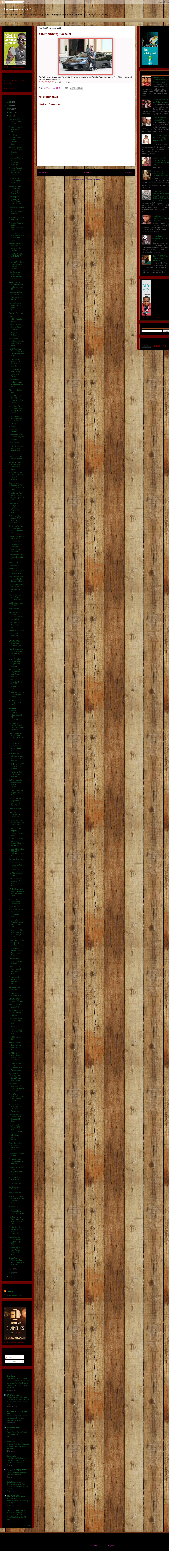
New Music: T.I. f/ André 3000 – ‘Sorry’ (16, 121)
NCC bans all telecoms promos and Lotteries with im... (16, 757)
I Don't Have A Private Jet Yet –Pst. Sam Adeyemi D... (15, 866)
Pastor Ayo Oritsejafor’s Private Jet (14, 814)
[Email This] (71, 88)
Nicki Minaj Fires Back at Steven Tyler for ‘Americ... (15, 150)
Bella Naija (11, 1455)
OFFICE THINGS (16, 808)
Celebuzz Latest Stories (16, 1510)
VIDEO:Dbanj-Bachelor (14, 988)
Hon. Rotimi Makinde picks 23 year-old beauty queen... (16, 341)
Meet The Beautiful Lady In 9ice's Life (16, 256)
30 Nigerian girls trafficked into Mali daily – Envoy (15, 783)
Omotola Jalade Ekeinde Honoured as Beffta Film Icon (160, 79)
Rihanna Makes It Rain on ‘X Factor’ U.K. (15, 129)
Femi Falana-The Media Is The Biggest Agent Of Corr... (16, 496)
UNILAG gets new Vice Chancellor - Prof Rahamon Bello (16, 892)
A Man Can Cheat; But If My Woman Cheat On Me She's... (16, 841)
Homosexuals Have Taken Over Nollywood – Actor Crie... (16, 912)
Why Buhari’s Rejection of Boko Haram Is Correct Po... (15, 902)
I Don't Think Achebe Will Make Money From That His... (16, 1128)
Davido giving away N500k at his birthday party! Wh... (16, 587)
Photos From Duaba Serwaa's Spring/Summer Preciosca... (16, 210)
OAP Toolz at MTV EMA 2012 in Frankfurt (16, 766)
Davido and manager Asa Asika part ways (160, 100)
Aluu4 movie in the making (16, 391)
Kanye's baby (14, 608)
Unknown (11, 1291)
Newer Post (43, 172)
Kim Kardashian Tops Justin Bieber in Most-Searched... (16, 275)
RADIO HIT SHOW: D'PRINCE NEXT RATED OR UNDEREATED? (16, 714)
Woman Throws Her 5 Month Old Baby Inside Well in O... (16, 852)
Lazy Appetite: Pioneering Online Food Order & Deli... (15, 199)
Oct (11, 1269)
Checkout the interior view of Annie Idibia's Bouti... (16, 951)
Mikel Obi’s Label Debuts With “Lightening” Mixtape (15, 662)
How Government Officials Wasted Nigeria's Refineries (16, 475)
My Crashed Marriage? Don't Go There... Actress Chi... (16, 1107)
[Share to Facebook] (79, 88)
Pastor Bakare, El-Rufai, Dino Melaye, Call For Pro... (16, 736)
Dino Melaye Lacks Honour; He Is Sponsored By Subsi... (16, 1117)
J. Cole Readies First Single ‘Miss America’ (16, 792)
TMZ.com (11, 1441)
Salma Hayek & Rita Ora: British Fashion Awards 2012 (16, 285)
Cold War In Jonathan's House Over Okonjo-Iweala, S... (16, 1097)
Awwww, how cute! (16, 859)
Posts (9, 1357)
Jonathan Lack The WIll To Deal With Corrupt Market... (16, 933)
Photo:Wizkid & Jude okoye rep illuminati (15, 960)
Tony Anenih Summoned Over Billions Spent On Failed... (16, 486)
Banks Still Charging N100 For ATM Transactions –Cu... (15, 684)
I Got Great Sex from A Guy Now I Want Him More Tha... (16, 352)
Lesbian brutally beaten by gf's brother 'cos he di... (15, 306)
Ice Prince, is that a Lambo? (16, 874)
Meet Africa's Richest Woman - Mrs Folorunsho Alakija (16, 382)
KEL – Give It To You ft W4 (15, 1005)
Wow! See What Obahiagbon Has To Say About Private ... (16, 409)
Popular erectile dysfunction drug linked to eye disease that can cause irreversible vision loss (18, 1400)
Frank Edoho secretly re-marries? (14, 1137)
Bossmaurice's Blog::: (20, 9)
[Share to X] (76, 88)
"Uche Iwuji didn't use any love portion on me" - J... (16, 449)
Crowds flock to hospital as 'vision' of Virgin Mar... (16, 831)
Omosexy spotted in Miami (16, 1154)
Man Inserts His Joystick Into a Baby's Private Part (160, 218)
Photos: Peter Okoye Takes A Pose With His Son (16, 538)
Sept (11, 1272)
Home (9, 20)
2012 (9, 109)
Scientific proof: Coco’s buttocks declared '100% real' (160, 173)
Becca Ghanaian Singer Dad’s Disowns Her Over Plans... (15, 801)
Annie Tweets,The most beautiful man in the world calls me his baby (160, 161)
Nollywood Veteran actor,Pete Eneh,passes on (16, 597)
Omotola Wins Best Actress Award (16, 457)
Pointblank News (14, 1481)
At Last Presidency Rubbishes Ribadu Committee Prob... (16, 1199)
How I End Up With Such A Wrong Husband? (160, 258)
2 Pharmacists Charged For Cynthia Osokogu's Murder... (14, 507)
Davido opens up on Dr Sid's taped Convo (16, 694)
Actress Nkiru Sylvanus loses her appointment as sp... (16, 746)
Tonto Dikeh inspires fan (14, 563)
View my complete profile (14, 1295)
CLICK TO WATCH (46, 82)
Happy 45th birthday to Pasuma (14, 428)
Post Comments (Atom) (91, 179)
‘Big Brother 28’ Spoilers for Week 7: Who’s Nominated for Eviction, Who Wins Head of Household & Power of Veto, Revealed (18, 1383)
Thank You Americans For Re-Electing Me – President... (16, 1261)
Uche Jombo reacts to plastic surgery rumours (16, 436)
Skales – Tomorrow (16, 313)
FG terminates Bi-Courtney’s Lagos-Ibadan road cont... (15, 547)
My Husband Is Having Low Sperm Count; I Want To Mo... (15, 1076)
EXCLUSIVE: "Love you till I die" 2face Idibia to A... (16, 970)
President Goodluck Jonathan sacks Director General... (16, 265)
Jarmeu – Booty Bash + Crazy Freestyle (15, 326)
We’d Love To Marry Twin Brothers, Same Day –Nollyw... (15, 1056)
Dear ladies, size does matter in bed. (15, 624)
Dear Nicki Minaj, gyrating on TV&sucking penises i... (15, 1146)
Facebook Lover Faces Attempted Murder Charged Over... (16, 1220)
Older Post (128, 172)
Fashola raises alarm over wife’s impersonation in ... (16, 633)
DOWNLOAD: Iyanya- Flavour (16, 1000)
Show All (27, 1525)
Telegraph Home (13, 1427)
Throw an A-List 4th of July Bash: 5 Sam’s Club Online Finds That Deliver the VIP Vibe (17, 1515)
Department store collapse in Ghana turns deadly (16, 1161)
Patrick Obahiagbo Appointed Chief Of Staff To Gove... (16, 652)
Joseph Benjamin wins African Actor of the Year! (15, 1250)
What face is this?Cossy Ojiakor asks (15, 702)
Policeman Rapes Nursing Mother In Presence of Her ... (16, 419)
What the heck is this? (15, 1038)
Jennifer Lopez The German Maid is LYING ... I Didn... (16, 1240)
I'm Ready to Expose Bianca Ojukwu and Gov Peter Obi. (16, 726)
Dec (11, 112)
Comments (11, 1361)
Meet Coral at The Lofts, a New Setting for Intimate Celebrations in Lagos (16, 1460)
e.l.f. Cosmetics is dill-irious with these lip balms (17, 1473)
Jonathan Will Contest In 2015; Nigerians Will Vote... (16, 1029)
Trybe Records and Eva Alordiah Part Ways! (16, 1012)
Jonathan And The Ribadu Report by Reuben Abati (16, 822)
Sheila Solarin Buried (14, 1188)
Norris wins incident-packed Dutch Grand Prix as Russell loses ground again (17, 1432)
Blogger (110, 1545)
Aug (11, 1276)
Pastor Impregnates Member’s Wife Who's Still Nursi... (16, 882)
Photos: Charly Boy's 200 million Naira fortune (16, 570)
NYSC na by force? (16, 1183)
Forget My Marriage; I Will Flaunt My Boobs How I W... (16, 1087)
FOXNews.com (13, 1394)
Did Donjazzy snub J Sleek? (16, 604)
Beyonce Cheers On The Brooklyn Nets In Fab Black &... (16, 171)
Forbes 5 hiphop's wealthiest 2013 (159, 118)
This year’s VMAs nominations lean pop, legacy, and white (17, 1500)
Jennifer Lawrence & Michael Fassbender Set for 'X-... (16, 295)
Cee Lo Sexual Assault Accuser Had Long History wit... (16, 1230)
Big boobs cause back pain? (15, 1178)
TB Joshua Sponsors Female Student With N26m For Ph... (16, 529)
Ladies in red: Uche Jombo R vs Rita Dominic (16, 556)
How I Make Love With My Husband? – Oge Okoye (16, 399)
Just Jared (11, 1376)
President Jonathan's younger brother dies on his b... (16, 578)
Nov (11, 116)
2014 (9, 102)
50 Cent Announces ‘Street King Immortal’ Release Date (16, 189)
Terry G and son (15, 1192)
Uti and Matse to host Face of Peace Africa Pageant (15, 372)
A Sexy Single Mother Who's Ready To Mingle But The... (16, 519)
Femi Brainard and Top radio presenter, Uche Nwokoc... (16, 246)
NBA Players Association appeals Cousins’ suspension (16, 615)
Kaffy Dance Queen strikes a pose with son (16, 774)
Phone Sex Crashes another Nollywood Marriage (16, 161)
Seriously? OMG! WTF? (17, 1470)
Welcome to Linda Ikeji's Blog (17, 1412)
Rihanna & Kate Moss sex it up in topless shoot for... (16, 980)
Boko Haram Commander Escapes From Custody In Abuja (16, 1209)
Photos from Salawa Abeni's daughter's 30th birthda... (16, 1170)
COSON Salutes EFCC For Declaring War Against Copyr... (16, 1066)
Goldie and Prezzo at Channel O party (16, 1020)
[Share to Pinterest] (81, 88)
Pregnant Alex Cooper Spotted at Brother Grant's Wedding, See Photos (18, 1446)
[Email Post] (66, 88)
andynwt (94, 1545)
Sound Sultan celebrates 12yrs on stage (159, 238)
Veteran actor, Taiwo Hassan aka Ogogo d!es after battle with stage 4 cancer (17, 1417)
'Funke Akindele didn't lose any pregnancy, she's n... (16, 1045)
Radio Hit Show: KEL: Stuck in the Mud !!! (15, 318)
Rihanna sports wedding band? (15, 994)
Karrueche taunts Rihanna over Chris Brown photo (15, 465)
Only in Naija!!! (15, 442)
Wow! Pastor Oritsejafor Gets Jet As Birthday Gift (16, 923)
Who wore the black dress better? (16, 218)
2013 (9, 105)
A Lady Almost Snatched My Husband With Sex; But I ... (15, 362)
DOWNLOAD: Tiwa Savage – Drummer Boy (15, 643)
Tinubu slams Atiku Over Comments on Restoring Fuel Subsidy (17, 1486)
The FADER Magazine (16, 1496)
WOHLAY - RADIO (13, 333)
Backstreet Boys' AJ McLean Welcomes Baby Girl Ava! (16, 226)
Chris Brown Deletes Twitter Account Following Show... (15, 139)
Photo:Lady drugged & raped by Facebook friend (16, 942)
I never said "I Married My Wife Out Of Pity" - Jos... (16, 236)
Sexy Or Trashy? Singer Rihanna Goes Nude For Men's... (15, 672)
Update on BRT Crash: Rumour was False (15, 180)
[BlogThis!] (73, 88)
